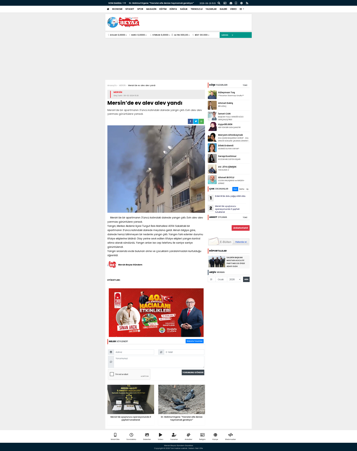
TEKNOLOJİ (196, 9)
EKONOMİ (117, 9)
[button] (242, 9)
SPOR (140, 9)
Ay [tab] (247, 189)
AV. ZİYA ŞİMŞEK (227, 166)
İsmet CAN (224, 113)
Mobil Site (115, 439)
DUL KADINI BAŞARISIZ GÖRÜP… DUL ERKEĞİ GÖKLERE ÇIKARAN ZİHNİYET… (234, 139)
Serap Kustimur (227, 156)
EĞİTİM (163, 9)
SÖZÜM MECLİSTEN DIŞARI (229, 159)
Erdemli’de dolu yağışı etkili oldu (228, 198)
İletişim (202, 439)
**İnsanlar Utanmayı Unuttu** (231, 95)
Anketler (188, 439)
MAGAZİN (151, 9)
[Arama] (219, 3)
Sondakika (131, 439)
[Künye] (241, 3)
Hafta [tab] (241, 189)
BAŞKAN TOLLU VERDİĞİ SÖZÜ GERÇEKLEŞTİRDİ (230, 118)
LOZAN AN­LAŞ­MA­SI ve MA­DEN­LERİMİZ (231, 182)
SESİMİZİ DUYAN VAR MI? (228, 148)
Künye (215, 439)
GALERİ (223, 9)
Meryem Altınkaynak (230, 135)
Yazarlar (174, 439)
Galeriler (147, 439)
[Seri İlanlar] (236, 3)
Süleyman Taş (226, 92)
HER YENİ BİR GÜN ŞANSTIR (229, 127)
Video (160, 439)
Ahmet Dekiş (225, 103)
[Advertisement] (178, 58)
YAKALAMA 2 (223, 170)
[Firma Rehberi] (231, 3)
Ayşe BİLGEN (225, 124)
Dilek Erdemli (225, 145)
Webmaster (230, 439)
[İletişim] (225, 3)
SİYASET (129, 9)
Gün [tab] (235, 189)
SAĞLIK (184, 9)
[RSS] (247, 3)
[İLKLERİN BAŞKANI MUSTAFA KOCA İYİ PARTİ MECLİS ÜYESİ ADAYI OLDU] (216, 261)
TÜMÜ (245, 85)
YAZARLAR (211, 9)
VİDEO (233, 9)
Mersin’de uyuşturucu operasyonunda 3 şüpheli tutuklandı (224, 209)
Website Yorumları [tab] (194, 341)
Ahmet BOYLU (226, 177)
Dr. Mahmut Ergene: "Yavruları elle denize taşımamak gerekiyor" (161, 3)
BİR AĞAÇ (222, 106)
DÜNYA (173, 9)
